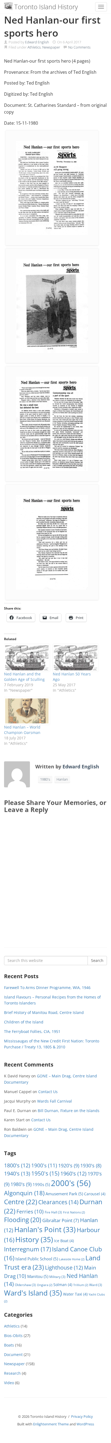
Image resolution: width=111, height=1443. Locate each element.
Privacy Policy (82, 1416)
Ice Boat (64, 1240)
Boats (9, 1345)
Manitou (37, 1276)
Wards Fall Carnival (54, 1101)
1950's (45, 1173)
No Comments (79, 47)
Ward (95, 1285)
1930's (90, 1165)
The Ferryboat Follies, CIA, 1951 (32, 1031)
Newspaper (51, 47)
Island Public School (36, 1258)
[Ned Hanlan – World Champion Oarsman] (25, 710)
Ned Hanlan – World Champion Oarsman (22, 729)
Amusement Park (64, 1193)
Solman (62, 1284)
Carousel (94, 1193)
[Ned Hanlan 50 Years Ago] (74, 657)
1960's (73, 1173)
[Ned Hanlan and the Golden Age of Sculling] (25, 657)
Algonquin (24, 1193)
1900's (44, 1165)
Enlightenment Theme (51, 1424)
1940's (17, 1173)
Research (12, 1373)
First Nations (74, 1212)
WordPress (85, 1424)
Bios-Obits (13, 1335)
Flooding (22, 1220)
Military (57, 1276)
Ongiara (44, 1285)
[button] (52, 188)
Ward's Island (33, 1293)
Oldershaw (25, 1285)
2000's (71, 1183)
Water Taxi (75, 1294)
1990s (41, 1184)
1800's (17, 1165)
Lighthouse (64, 1267)
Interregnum (27, 1249)
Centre (20, 1201)
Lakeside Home (71, 1259)
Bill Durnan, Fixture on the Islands (68, 1110)
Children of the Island (23, 1022)
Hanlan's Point (45, 1229)
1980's (45, 779)
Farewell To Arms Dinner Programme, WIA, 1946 (47, 987)
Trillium (80, 1285)
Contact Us (48, 1091)
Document (13, 1354)
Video (9, 1382)
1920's (68, 1165)
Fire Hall (53, 1212)
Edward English (37, 42)
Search (97, 960)
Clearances (58, 1202)
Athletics (34, 47)
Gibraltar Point (60, 1220)
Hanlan (62, 779)
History (34, 1239)
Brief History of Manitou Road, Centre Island (44, 1012)
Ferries (30, 1211)
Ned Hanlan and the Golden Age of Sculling (24, 676)
